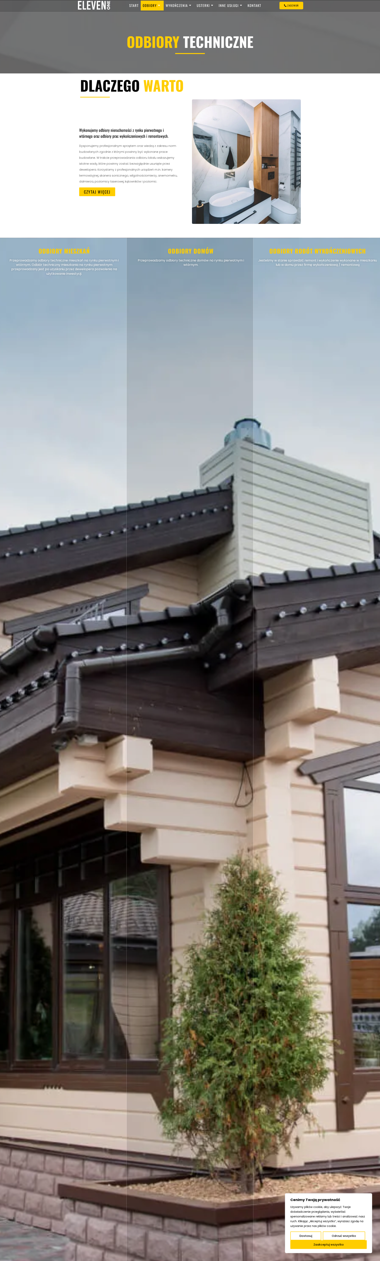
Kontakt (254, 5)
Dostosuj (305, 1236)
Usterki (203, 5)
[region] (328, 1223)
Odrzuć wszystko (344, 1236)
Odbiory (150, 5)
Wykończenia (177, 5)
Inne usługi (229, 5)
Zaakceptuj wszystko (329, 1245)
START (134, 5)
